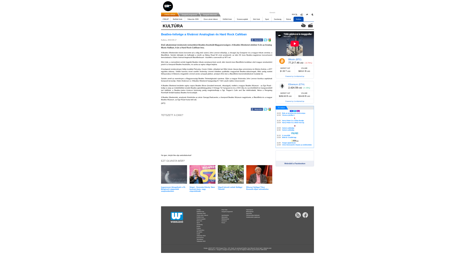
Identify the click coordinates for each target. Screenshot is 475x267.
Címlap (199, 209)
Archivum (224, 221)
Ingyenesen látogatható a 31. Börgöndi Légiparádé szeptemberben (173, 189)
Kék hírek (256, 19)
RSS (293, 14)
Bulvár (288, 19)
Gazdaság (277, 19)
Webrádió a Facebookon (294, 163)
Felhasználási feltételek (253, 215)
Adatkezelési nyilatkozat (253, 217)
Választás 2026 (193, 19)
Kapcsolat (249, 213)
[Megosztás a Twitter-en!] (265, 40)
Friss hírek (224, 209)
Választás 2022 (201, 241)
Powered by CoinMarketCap (294, 76)
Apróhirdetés (225, 215)
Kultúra (298, 19)
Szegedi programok (189, 15)
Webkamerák (225, 219)
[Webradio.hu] (168, 6)
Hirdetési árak (267, 248)
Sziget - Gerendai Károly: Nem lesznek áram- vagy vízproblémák (202, 189)
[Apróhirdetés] (307, 14)
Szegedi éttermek (210, 15)
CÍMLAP (166, 19)
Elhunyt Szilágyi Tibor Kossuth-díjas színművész (257, 188)
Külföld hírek (227, 19)
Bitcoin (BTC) (294, 59)
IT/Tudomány (200, 230)
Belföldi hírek (177, 19)
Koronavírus (200, 237)
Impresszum (249, 209)
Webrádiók (225, 217)
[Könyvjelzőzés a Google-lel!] (269, 40)
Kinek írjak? (259, 248)
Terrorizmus (200, 239)
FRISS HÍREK (170, 15)
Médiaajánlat (249, 211)
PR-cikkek (199, 232)
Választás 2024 (201, 235)
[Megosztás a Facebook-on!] (256, 40)
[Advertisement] (465, 39)
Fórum (223, 222)
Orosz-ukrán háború (211, 19)
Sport (267, 19)
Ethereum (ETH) (296, 84)
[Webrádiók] (310, 25)
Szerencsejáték (242, 19)
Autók (198, 233)
